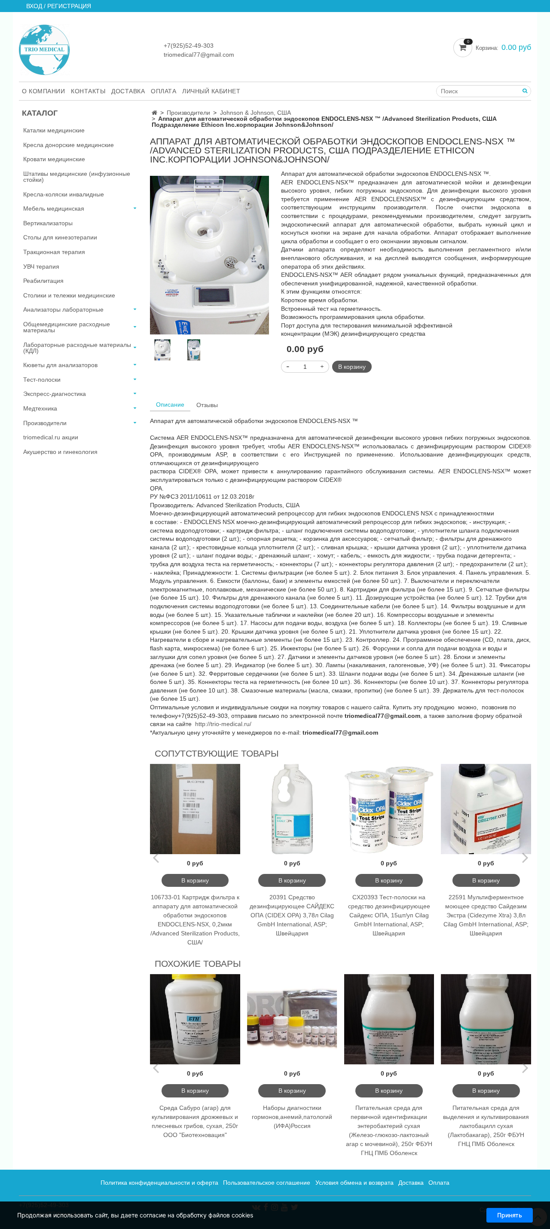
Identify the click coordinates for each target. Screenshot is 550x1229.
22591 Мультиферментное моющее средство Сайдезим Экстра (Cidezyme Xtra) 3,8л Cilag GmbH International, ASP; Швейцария (486, 915)
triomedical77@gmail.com (199, 54)
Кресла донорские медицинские (68, 144)
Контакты (88, 91)
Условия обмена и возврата (354, 1182)
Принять (509, 1215)
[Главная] (154, 112)
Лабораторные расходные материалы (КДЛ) (77, 347)
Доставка (128, 91)
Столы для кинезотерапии (60, 237)
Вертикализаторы (48, 223)
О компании (43, 91)
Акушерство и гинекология (60, 451)
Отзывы (207, 404)
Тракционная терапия (54, 251)
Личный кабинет (211, 91)
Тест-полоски (42, 379)
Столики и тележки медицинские (69, 295)
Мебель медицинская (53, 208)
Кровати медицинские (54, 159)
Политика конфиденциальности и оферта (159, 1182)
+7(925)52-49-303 (189, 45)
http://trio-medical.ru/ (223, 723)
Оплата (163, 91)
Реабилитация (43, 280)
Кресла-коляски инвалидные (63, 194)
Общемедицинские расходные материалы (66, 327)
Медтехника (40, 408)
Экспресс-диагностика (54, 393)
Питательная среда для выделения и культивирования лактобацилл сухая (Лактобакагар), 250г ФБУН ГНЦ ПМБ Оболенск (486, 1125)
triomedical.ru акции (50, 437)
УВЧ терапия (41, 266)
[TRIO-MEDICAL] (44, 48)
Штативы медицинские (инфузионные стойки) (76, 176)
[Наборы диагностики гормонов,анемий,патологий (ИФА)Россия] (292, 1019)
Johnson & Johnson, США (255, 112)
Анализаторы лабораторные (63, 309)
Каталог (40, 113)
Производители (188, 112)
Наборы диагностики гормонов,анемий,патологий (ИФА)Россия (292, 1116)
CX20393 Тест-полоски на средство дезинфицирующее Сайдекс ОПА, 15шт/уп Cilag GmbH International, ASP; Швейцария (389, 915)
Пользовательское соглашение (266, 1182)
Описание (170, 404)
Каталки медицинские (54, 130)
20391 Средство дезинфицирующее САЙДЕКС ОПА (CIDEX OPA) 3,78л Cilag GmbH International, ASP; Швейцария (292, 915)
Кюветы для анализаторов (60, 365)
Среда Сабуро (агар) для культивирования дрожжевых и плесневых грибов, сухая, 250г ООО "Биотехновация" (195, 1121)
